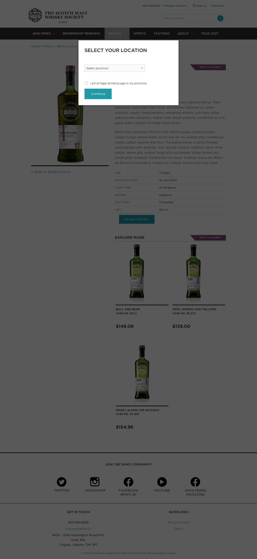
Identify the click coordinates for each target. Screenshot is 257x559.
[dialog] (128, 72)
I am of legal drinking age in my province (118, 83)
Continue (98, 94)
